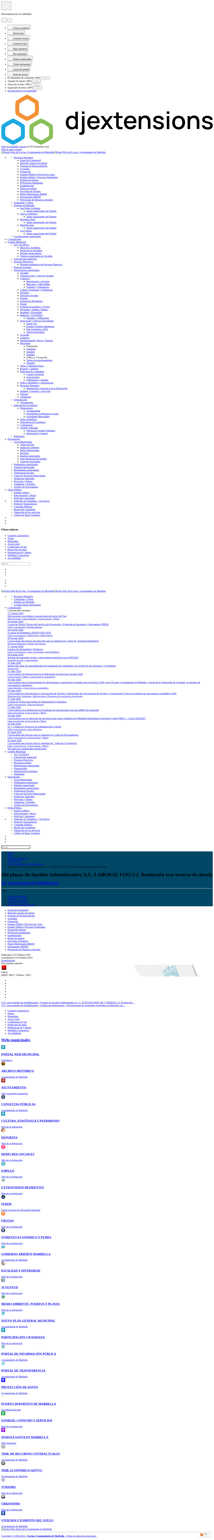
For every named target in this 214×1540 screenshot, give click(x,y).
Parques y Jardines (29, 368)
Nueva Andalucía (28, 214)
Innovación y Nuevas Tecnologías (37, 321)
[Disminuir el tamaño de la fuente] (34, 81)
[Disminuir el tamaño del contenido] (43, 78)
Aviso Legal (14, 544)
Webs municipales (15, 1040)
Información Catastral (37, 433)
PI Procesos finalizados (31, 183)
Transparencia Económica (33, 422)
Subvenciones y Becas (25, 495)
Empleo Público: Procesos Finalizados (39, 177)
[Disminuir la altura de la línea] (33, 84)
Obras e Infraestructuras (32, 366)
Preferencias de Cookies (19, 552)
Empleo (24, 298)
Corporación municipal (25, 259)
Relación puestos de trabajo (33, 163)
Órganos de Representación (33, 166)
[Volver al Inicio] (53, 152)
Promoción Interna (29, 180)
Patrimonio (19, 436)
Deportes (24, 292)
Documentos (14, 439)
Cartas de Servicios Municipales (29, 475)
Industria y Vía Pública (31, 315)
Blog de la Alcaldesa (30, 247)
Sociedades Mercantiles (38, 416)
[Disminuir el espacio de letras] (36, 87)
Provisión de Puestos (30, 191)
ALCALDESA (21, 245)
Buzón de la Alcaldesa (31, 250)
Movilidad (25, 343)
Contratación (26, 425)
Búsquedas (13, 541)
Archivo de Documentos (26, 487)
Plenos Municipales (29, 450)
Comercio (25, 278)
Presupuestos (26, 408)
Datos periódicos (28, 419)
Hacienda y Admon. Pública (34, 309)
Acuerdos (25, 168)
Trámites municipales (24, 467)
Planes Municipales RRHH (33, 194)
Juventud (24, 335)
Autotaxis (31, 349)
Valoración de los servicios (27, 512)
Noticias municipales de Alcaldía (36, 256)
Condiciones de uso (17, 546)
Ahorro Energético (35, 332)
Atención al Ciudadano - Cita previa (32, 501)
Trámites (30, 354)
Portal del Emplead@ (30, 160)
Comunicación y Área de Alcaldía (37, 275)
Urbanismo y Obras (23, 202)
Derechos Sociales (29, 295)
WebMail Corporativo (18, 555)
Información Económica (26, 405)
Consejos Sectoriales (30, 461)
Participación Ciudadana (32, 371)
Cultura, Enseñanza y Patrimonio (36, 290)
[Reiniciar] (4, 20)
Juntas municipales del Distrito (41, 211)
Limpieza (24, 337)
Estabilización (27, 185)
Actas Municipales (23, 442)
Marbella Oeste (27, 219)
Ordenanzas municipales (26, 464)
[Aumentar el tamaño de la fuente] (39, 81)
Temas (11, 538)
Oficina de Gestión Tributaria (40, 430)
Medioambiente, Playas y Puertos (36, 340)
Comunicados (14, 239)
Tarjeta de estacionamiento (39, 360)
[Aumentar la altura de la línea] (38, 84)
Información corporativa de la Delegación (46, 388)
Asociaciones (32, 377)
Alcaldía (24, 273)
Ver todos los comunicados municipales (27, 748)
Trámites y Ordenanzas (37, 287)
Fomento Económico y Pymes (35, 306)
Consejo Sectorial (35, 374)
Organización (20, 399)
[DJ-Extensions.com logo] (107, 143)
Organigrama (26, 402)
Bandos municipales (30, 456)
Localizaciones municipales (27, 236)
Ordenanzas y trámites (37, 380)
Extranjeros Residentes (31, 301)
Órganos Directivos (23, 261)
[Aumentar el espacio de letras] (40, 87)
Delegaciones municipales (26, 270)
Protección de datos (17, 549)
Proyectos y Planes (23, 481)
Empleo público (21, 492)
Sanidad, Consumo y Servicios (35, 391)
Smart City (31, 323)
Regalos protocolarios (31, 253)
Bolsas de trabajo (28, 188)
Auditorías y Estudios (24, 484)
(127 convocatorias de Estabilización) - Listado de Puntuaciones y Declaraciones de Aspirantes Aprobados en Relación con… (63, 1005)
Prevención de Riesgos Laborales (36, 199)
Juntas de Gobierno (29, 447)
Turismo (24, 394)
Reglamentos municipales (26, 470)
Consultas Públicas (23, 506)
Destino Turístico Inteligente (40, 326)
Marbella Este (27, 225)
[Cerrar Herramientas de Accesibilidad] (9, 20)
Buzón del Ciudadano (24, 509)
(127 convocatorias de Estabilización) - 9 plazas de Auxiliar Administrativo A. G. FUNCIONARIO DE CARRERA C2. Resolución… (68, 1002)
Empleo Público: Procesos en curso (37, 174)
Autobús (30, 351)
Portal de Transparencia (25, 503)
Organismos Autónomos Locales (42, 413)
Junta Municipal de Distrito (33, 458)
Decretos (24, 453)
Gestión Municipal (17, 242)
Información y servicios (38, 281)
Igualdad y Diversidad (31, 312)
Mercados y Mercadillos (38, 284)
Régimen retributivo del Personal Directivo (41, 264)
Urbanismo (25, 397)
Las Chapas (26, 230)
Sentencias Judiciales (24, 478)
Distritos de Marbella (24, 205)
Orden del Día (27, 444)
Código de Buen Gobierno (27, 515)
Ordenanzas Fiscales (24, 473)
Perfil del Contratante (24, 498)
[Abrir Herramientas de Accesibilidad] (6, 5)
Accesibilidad (14, 558)
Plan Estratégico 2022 (37, 329)
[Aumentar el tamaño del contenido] (48, 78)
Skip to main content (11, 149)
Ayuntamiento (33, 411)
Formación (25, 171)
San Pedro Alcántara (30, 208)
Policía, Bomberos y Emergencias (36, 382)
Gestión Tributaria (29, 427)
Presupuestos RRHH (30, 197)
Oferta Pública (15, 489)
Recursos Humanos (23, 157)
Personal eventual (22, 267)
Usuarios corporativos (18, 535)
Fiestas (23, 304)
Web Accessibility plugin (13, 146)
